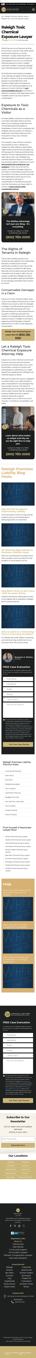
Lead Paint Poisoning (13, 793)
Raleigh (9, 1267)
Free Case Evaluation (18, 1258)
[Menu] (33, 9)
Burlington (26, 1276)
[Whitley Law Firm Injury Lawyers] (10, 9)
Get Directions (18, 1299)
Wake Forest (9, 1287)
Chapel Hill (26, 1278)
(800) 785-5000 (18, 237)
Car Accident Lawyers (18, 1252)
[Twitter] (15, 1226)
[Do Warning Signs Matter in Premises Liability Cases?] (18, 534)
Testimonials (18, 1244)
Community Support (18, 1250)
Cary (10, 1278)
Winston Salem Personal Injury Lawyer (16, 851)
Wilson (26, 1287)
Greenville (26, 1267)
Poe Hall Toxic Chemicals (14, 801)
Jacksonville (26, 1270)
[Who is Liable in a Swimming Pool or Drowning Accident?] (18, 616)
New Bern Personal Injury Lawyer (17, 855)
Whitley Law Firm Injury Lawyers (23, 1337)
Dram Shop (9, 775)
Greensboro (26, 1281)
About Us (18, 1241)
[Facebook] (10, 1226)
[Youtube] (19, 1226)
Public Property (11, 814)
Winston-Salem (26, 1273)
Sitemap (28, 1352)
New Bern (9, 1273)
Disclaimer (14, 1352)
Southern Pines (26, 1284)
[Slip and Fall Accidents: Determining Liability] (18, 494)
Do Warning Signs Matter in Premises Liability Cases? (17, 551)
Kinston (9, 1270)
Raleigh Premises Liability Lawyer (16, 16)
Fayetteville (10, 1281)
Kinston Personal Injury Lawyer (16, 836)
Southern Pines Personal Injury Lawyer (16, 869)
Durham (9, 1276)
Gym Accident (10, 788)
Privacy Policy (16, 732)
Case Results (18, 1247)
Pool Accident (10, 806)
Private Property (11, 810)
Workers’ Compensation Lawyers (18, 1255)
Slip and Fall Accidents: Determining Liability (14, 510)
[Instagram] (23, 1226)
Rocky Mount (9, 1284)
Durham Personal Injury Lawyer (16, 858)
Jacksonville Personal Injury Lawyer (18, 840)
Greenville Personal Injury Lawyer (17, 843)
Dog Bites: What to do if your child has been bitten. (18, 592)
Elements (8, 780)
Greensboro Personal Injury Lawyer (18, 846)
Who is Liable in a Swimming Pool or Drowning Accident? (17, 633)
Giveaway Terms (22, 1353)
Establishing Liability (12, 784)
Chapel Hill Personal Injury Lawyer (17, 865)
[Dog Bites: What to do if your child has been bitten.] (18, 575)
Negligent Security (12, 797)
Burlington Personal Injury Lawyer (17, 862)
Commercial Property (13, 771)
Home (2, 16)
